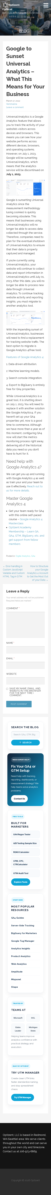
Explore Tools (20, 882)
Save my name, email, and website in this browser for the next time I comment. (25, 692)
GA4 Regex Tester (21, 834)
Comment (13, 608)
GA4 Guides (17, 918)
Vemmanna (11, 104)
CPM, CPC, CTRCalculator (20, 863)
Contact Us (19, 798)
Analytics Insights (20, 948)
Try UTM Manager (22, 1097)
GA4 (33, 556)
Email (10, 658)
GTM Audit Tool (20, 873)
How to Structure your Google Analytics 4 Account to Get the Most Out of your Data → (37, 573)
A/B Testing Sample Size (25, 843)
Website (11, 674)
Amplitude (17, 971)
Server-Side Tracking (22, 925)
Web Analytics (19, 964)
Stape (14, 987)
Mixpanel (16, 979)
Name (10, 643)
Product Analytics (20, 956)
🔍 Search (25, 742)
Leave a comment (15, 107)
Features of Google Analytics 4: (25, 357)
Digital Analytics (23, 556)
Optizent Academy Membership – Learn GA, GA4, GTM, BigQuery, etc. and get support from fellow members (26, 535)
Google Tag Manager (22, 941)
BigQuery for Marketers (24, 933)
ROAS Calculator (21, 852)
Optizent (7, 9)
